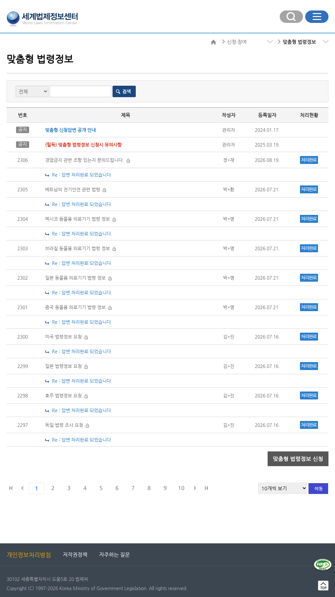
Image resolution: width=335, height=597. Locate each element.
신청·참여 (237, 41)
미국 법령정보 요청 (64, 336)
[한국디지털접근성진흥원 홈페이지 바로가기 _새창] (323, 561)
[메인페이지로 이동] (42, 18)
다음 (195, 488)
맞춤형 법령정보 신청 (298, 458)
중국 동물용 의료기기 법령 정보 (76, 307)
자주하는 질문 (114, 555)
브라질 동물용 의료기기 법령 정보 (79, 248)
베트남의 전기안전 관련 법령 (74, 189)
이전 (22, 488)
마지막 (206, 488)
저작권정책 (75, 555)
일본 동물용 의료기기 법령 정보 (76, 277)
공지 (22, 129)
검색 (126, 91)
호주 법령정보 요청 (64, 395)
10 (181, 488)
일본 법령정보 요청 (64, 366)
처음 (11, 488)
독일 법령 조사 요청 (65, 425)
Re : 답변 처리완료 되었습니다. (80, 174)
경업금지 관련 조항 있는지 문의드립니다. (86, 160)
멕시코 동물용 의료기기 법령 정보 (79, 218)
